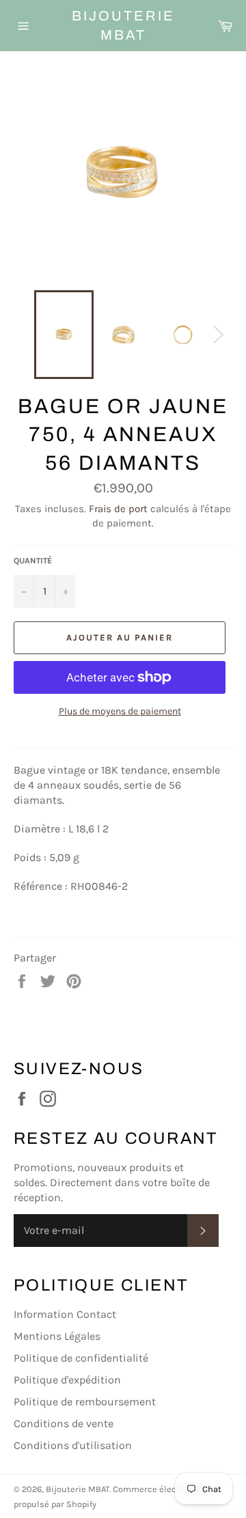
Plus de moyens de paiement (120, 711)
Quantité (33, 560)
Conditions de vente (63, 1423)
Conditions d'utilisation (73, 1445)
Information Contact (65, 1314)
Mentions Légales (57, 1336)
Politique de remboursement (85, 1401)
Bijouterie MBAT (123, 25)
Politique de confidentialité (81, 1357)
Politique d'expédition (67, 1379)
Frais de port (118, 509)
